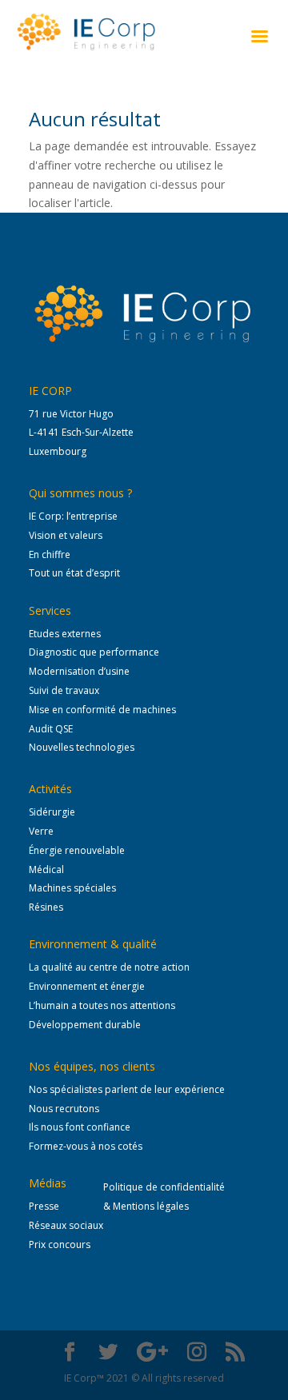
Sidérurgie (52, 812)
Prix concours (59, 1244)
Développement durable (85, 1024)
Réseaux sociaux (66, 1225)
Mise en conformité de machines (102, 709)
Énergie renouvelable (77, 850)
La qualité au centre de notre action (109, 967)
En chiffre (49, 554)
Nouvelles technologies (81, 747)
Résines (46, 907)
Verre (41, 831)
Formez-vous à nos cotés (85, 1146)
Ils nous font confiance (79, 1127)
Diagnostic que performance (94, 652)
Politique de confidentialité (165, 1187)
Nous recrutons (64, 1108)
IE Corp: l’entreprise (73, 516)
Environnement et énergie (87, 986)
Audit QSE (51, 729)
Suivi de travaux (64, 690)
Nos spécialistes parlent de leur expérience (127, 1089)
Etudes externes (65, 633)
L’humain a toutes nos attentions (102, 1005)
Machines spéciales (72, 888)
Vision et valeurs (65, 535)
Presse (44, 1206)
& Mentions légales (146, 1206)
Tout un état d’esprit (74, 573)
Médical (46, 869)
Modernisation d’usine (79, 671)
